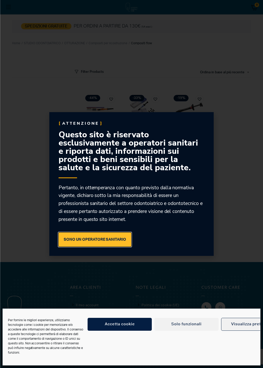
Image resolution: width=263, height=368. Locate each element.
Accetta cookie (120, 324)
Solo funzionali (186, 324)
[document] (131, 184)
